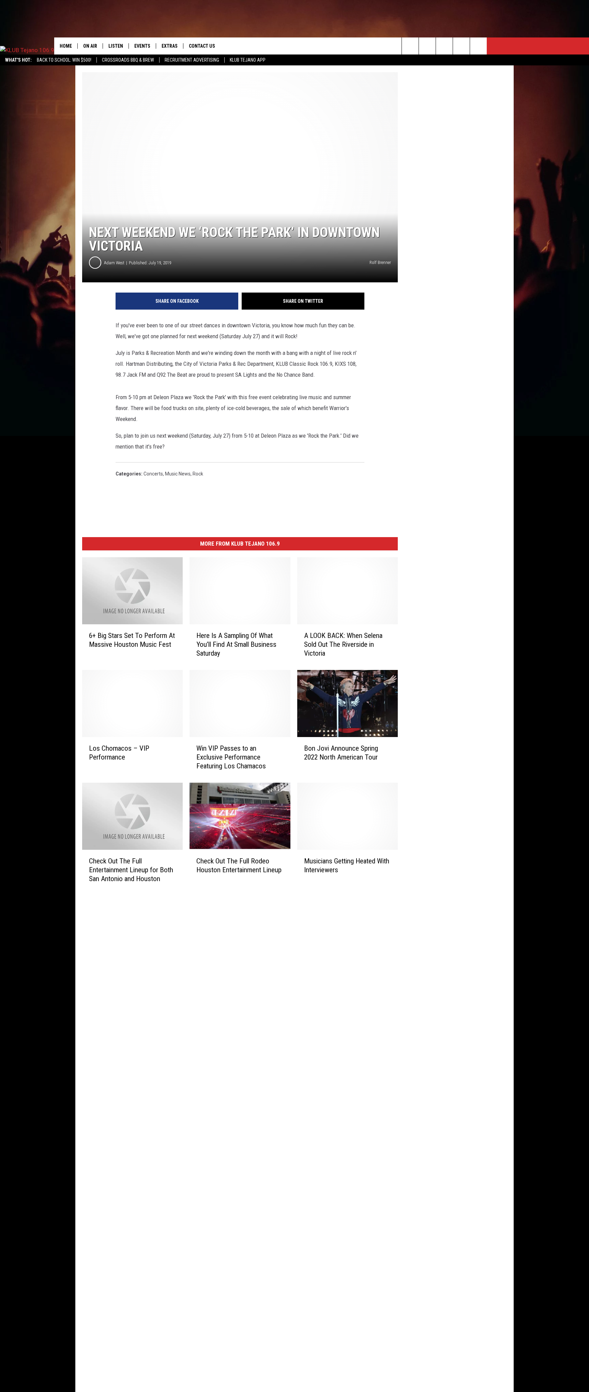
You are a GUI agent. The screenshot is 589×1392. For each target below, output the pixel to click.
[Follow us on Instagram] (461, 45)
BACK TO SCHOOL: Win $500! (64, 60)
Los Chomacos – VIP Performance (119, 752)
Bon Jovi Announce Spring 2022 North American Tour (341, 752)
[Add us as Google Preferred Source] (427, 45)
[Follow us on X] (478, 45)
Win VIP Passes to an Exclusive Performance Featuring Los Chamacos (231, 757)
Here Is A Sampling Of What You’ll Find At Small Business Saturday (236, 644)
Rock (198, 473)
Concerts (153, 473)
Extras (170, 46)
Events (142, 46)
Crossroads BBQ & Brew (128, 60)
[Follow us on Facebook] (444, 45)
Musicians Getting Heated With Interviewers (346, 865)
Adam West (114, 262)
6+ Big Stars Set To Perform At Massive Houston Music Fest (132, 639)
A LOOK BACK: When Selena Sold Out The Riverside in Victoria (343, 644)
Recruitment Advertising (192, 60)
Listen (115, 46)
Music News (178, 473)
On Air (90, 46)
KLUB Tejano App (248, 60)
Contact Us (202, 46)
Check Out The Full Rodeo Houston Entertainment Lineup (239, 865)
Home (66, 46)
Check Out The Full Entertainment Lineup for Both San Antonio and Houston (131, 870)
